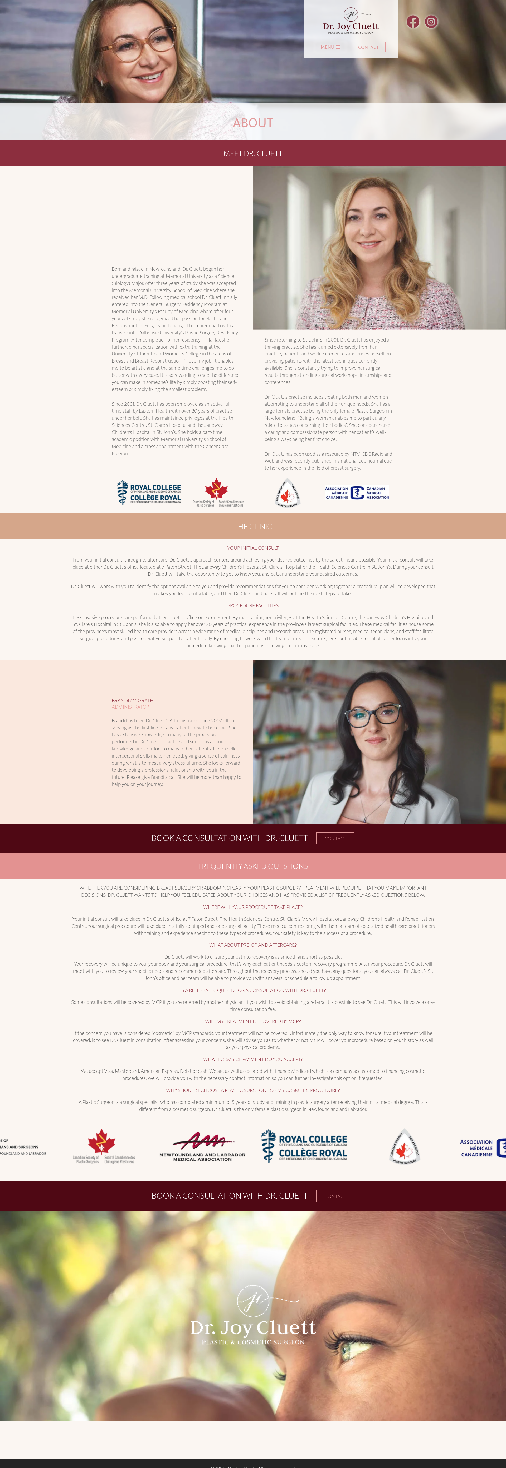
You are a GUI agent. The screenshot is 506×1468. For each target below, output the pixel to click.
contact (335, 838)
